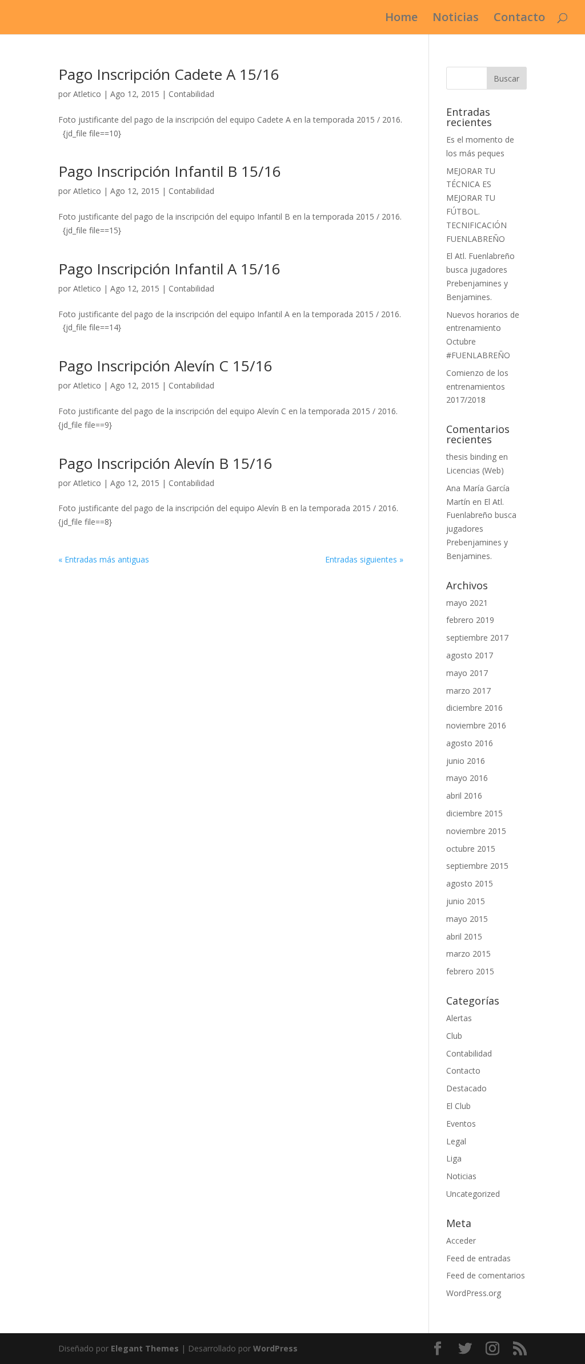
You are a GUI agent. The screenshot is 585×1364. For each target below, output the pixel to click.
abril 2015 (464, 936)
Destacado (466, 1088)
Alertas (459, 1018)
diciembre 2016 (474, 707)
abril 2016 (464, 795)
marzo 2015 (468, 953)
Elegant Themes (145, 1348)
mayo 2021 (467, 602)
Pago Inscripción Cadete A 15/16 (168, 74)
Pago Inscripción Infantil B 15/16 (169, 171)
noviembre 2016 (476, 725)
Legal (456, 1141)
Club (454, 1035)
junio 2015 (465, 901)
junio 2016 (465, 760)
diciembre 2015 (474, 813)
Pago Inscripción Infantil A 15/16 (169, 268)
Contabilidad (191, 93)
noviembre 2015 (476, 830)
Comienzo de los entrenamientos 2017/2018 (477, 386)
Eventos (461, 1123)
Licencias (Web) (475, 470)
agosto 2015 (469, 883)
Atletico (87, 93)
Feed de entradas (478, 1258)
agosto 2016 (469, 743)
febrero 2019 (470, 619)
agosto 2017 (469, 655)
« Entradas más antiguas (103, 559)
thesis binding (471, 456)
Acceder (461, 1240)
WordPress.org (473, 1293)
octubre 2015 (470, 848)
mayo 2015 (467, 918)
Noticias (455, 19)
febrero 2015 (470, 971)
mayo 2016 (467, 777)
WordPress (275, 1348)
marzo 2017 (468, 690)
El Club (458, 1105)
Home (401, 19)
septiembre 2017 (477, 637)
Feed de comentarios (485, 1275)
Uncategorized (473, 1193)
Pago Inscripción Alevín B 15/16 (165, 463)
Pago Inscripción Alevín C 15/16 (165, 365)
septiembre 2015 (477, 865)
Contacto (519, 19)
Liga (454, 1158)
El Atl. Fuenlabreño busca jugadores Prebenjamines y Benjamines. (481, 528)
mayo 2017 (467, 672)
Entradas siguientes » (364, 559)
